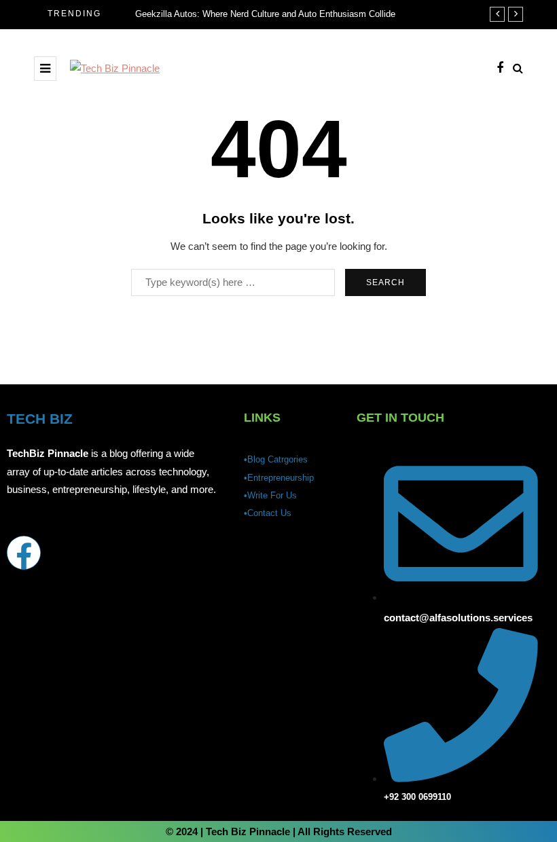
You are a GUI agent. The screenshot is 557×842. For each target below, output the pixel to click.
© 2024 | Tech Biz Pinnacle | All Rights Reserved (279, 831)
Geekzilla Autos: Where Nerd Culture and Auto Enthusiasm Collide (265, 14)
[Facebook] (24, 553)
